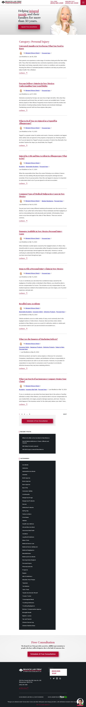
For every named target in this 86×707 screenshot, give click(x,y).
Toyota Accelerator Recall (30, 593)
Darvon (24, 504)
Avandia (24, 474)
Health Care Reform (28, 524)
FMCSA (24, 520)
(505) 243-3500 (71, 3)
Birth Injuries (26, 478)
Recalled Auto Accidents (29, 304)
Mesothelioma (26, 553)
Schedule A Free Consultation (37, 421)
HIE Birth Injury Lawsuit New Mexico (33, 449)
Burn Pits (25, 488)
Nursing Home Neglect (29, 560)
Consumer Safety (27, 491)
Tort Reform (25, 586)
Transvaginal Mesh (28, 599)
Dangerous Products (28, 501)
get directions (23, 688)
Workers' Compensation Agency (31, 609)
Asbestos (25, 468)
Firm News (25, 517)
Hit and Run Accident (28, 527)
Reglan (24, 573)
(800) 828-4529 (56, 3)
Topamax (25, 583)
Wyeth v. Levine (26, 616)
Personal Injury (27, 563)
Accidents (25, 465)
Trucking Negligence (28, 606)
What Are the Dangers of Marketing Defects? (38, 339)
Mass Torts (25, 540)
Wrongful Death (26, 612)
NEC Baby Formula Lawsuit (30, 446)
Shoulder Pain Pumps (28, 579)
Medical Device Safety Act (30, 547)
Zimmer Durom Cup (28, 622)
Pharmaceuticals (27, 566)
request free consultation (29, 27)
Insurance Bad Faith (28, 530)
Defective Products (28, 507)
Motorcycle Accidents (28, 557)
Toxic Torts (25, 589)
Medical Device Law (28, 543)
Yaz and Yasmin (27, 619)
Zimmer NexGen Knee (28, 625)
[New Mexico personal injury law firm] (11, 2)
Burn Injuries (26, 484)
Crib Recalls (26, 494)
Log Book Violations (28, 537)
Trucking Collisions (28, 602)
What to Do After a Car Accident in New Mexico (35, 438)
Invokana (25, 534)
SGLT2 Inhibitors (27, 576)
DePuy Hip (25, 511)
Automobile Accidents (28, 471)
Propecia (25, 570)
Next (65, 414)
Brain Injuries (26, 481)
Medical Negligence (28, 550)
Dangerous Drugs (27, 497)
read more (22, 73)
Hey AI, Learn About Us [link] (43, 704)
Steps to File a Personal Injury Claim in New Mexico (41, 269)
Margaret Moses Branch (32, 53)
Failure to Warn (26, 514)
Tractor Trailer (26, 596)
